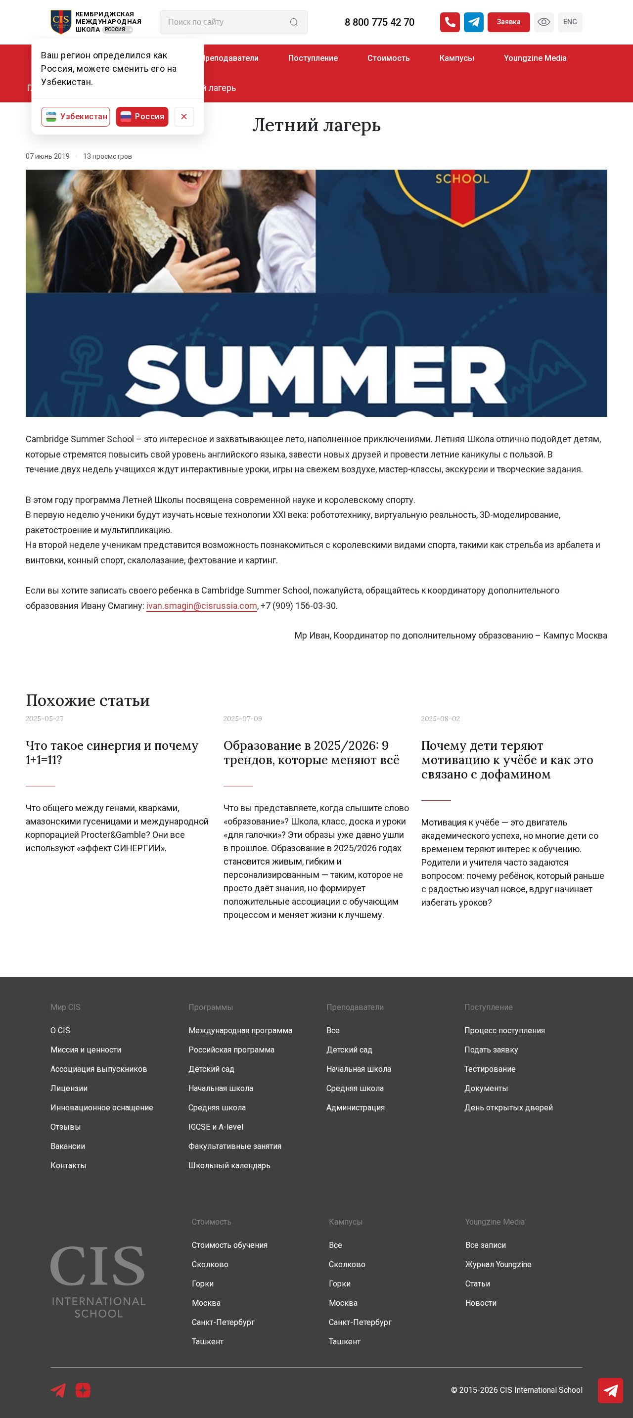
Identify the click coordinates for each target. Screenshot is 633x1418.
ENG (570, 22)
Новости (481, 1303)
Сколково (210, 1264)
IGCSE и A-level (215, 1127)
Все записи (485, 1245)
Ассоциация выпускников (98, 1069)
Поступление (313, 58)
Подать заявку (491, 1049)
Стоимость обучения (230, 1245)
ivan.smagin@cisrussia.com (201, 605)
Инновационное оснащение (101, 1107)
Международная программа (240, 1030)
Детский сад (211, 1069)
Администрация (355, 1107)
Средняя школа (217, 1107)
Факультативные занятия (234, 1146)
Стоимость (388, 58)
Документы (486, 1088)
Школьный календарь (229, 1165)
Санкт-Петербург (223, 1322)
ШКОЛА (88, 29)
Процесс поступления (504, 1030)
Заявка (509, 22)
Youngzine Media (535, 58)
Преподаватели (229, 58)
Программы (210, 1007)
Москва (206, 1303)
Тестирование (490, 1069)
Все (333, 1030)
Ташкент (208, 1341)
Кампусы (457, 58)
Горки (203, 1283)
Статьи (477, 1283)
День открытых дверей (508, 1107)
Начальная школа (220, 1088)
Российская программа (231, 1049)
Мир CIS (65, 1007)
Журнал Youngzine (498, 1264)
